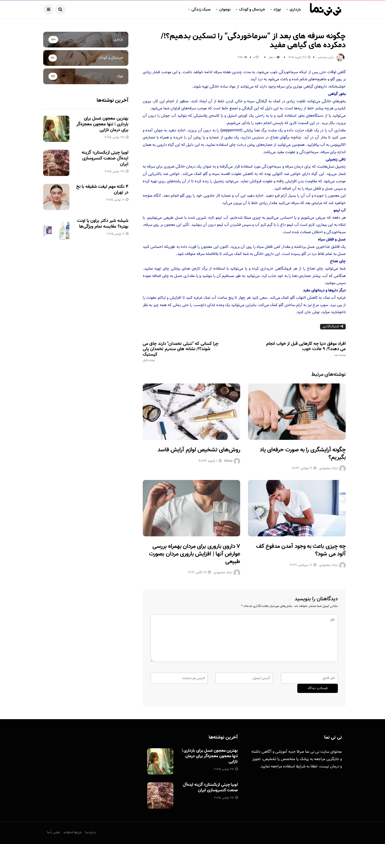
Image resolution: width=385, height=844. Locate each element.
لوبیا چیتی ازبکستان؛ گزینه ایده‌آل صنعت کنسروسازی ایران (105, 158)
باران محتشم (326, 57)
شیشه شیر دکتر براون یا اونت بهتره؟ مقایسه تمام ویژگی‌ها (102, 223)
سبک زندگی (201, 9)
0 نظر (272, 57)
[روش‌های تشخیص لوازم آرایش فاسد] (191, 411)
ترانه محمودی (328, 468)
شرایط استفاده (294, 766)
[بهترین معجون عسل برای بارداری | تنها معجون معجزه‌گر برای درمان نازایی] (56, 129)
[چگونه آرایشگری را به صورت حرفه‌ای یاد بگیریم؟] (297, 411)
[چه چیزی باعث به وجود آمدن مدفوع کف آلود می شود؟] (297, 508)
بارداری (295, 9)
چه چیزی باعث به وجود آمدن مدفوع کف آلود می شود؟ (301, 550)
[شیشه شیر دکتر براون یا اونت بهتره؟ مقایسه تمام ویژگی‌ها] (56, 231)
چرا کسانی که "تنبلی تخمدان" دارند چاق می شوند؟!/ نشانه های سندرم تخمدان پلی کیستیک (180, 351)
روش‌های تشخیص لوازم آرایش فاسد (199, 450)
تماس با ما (53, 832)
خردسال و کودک (252, 9)
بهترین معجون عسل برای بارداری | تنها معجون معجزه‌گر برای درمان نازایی (102, 124)
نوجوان (224, 9)
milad (228, 461)
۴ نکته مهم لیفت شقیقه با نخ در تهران (102, 189)
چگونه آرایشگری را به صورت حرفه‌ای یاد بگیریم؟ (303, 453)
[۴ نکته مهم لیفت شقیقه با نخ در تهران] (56, 197)
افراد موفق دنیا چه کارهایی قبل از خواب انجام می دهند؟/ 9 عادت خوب (306, 349)
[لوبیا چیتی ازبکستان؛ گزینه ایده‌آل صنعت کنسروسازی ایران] (56, 163)
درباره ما (90, 832)
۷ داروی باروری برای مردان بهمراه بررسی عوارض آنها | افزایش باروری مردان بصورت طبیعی (194, 554)
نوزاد (277, 9)
